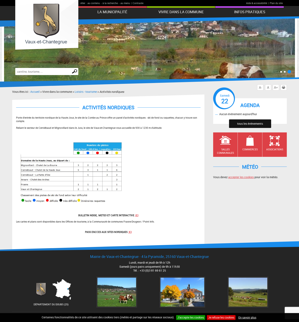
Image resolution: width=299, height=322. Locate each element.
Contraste (138, 3)
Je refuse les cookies (221, 317)
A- (260, 87)
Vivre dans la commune (181, 11)
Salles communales (225, 151)
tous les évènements (250, 124)
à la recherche (110, 3)
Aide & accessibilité (256, 3)
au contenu (93, 3)
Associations (274, 149)
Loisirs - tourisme (86, 92)
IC (136, 215)
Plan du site (276, 3)
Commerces (250, 149)
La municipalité (112, 11)
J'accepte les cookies (190, 317)
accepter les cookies (241, 177)
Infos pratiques (249, 11)
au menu (125, 3)
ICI (130, 232)
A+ (276, 87)
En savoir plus (247, 317)
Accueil (35, 92)
